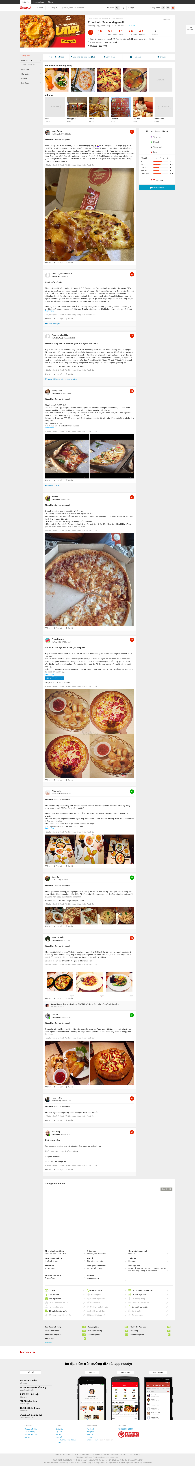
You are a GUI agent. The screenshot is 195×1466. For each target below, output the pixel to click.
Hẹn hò (147, 1268)
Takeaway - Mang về (139, 1271)
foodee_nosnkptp (53, 324)
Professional (159, 119)
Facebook (90, 1429)
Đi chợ (50, 2)
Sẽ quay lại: (75, 366)
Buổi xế (97, 1254)
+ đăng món (160, 79)
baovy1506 (57, 390)
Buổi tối (103, 1254)
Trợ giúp (59, 1432)
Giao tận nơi (26, 60)
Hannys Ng (57, 1098)
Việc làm (59, 1434)
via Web (55, 276)
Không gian (71, 119)
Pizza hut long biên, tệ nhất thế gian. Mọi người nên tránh (71, 343)
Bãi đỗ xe (25, 83)
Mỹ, (98, 26)
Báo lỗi (70, 263)
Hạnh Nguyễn (58, 937)
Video (47, 119)
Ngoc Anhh (57, 131)
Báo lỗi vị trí (166, 1189)
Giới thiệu (59, 1429)
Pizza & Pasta (50, 1278)
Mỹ (88, 1268)
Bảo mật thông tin (31, 1434)
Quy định (28, 1437)
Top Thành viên (28, 1352)
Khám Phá (25, 2)
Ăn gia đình (139, 1268)
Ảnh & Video (27, 65)
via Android (56, 642)
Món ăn (91, 119)
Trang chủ (25, 56)
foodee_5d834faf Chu (62, 274)
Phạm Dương (58, 639)
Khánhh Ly (57, 791)
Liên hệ (58, 1443)
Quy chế (59, 1437)
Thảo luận (59, 263)
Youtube (90, 1434)
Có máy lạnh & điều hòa (142, 1290)
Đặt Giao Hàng (38, 2)
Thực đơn (114, 119)
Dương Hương (56, 1004)
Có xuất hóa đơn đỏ (58, 1311)
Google (89, 1437)
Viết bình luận (158, 188)
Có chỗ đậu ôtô (139, 1294)
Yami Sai (55, 877)
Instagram (90, 1432)
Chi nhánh (131, 26)
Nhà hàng (91, 26)
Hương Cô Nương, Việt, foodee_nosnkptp (62, 379)
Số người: (48, 366)
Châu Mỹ (100, 1268)
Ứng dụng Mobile (31, 1429)
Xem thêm (49, 311)
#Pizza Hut (58, 678)
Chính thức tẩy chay (54, 282)
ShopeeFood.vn (93, 1440)
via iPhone (55, 134)
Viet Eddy (56, 1131)
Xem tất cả (48, 1342)
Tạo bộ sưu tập (30, 1432)
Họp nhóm (155, 1268)
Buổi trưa (90, 1254)
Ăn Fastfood (152, 1271)
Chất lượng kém (52, 1140)
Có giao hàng (96, 1290)
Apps (131, 8)
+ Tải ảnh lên (164, 107)
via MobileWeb (57, 338)
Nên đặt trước (55, 1299)
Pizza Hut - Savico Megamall (57, 140)
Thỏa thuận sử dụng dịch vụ (66, 1440)
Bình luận (26, 69)
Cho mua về (54, 1294)
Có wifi (52, 1290)
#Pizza (48, 678)
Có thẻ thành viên (140, 1307)
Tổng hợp (136, 119)
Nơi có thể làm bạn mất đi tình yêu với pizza (65, 648)
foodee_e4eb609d (60, 335)
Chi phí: (58, 366)
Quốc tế (103, 26)
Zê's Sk (55, 1014)
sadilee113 (56, 496)
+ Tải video (55, 107)
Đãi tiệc (131, 1268)
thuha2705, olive (53, 485)
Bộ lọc (111, 8)
